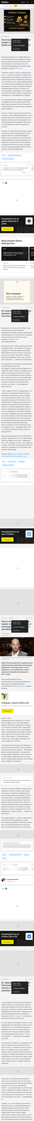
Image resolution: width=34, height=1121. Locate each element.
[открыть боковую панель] (27, 2)
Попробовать (16, 49)
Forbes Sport (6, 263)
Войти (23, 2)
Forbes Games (10, 6)
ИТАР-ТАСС (19, 68)
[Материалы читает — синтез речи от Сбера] (26, 36)
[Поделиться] (29, 36)
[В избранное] (32, 36)
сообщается (12, 339)
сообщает (21, 686)
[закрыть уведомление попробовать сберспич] (26, 41)
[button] (32, 2)
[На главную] (4, 2)
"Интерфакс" (17, 1043)
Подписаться (7, 229)
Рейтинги (23, 6)
